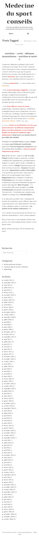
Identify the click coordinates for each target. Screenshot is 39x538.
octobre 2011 (8, 472)
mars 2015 (7, 396)
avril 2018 (7, 324)
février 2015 (8, 398)
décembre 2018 (9, 312)
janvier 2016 (8, 381)
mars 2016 (7, 376)
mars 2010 (7, 507)
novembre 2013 (9, 433)
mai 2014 (6, 418)
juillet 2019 (7, 302)
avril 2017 (7, 347)
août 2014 (7, 411)
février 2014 (8, 425)
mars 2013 (7, 453)
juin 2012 (7, 462)
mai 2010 (6, 502)
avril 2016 (7, 374)
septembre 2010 (9, 492)
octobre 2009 (8, 519)
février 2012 (8, 467)
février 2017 (8, 352)
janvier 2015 (8, 401)
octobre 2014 (8, 406)
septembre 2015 (9, 388)
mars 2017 (7, 349)
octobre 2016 (8, 361)
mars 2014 (7, 423)
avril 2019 (7, 305)
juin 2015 (7, 393)
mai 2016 (6, 371)
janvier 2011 (7, 482)
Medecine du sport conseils (19, 13)
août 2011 (7, 477)
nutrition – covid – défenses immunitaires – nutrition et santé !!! (19, 56)
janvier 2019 (8, 310)
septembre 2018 (9, 317)
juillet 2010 (7, 497)
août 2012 (7, 458)
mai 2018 (6, 322)
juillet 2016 (7, 366)
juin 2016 (7, 369)
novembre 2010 (9, 487)
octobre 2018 (8, 315)
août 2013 (7, 440)
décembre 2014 (9, 403)
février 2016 (8, 379)
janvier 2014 (8, 428)
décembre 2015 (9, 384)
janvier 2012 (8, 470)
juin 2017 (7, 344)
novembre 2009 (9, 517)
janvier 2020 (8, 300)
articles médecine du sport (12, 264)
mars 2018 (7, 327)
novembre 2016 (9, 359)
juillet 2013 (7, 443)
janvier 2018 (8, 329)
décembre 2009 (9, 514)
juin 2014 (7, 416)
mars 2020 (7, 297)
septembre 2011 (9, 475)
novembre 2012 (9, 455)
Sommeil (5, 86)
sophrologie (8, 269)
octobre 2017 (8, 334)
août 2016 (7, 364)
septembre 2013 (9, 438)
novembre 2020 (9, 295)
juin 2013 (7, 445)
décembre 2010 (9, 485)
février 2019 (8, 307)
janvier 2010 (8, 512)
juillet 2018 (7, 320)
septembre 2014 (9, 408)
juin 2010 (7, 499)
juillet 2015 (7, 391)
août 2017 (7, 339)
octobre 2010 (8, 489)
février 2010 (8, 509)
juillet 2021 (7, 287)
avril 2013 (7, 450)
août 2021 (7, 285)
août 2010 (7, 494)
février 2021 (8, 292)
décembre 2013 (9, 430)
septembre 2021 (9, 283)
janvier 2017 (8, 354)
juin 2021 (7, 290)
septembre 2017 (9, 337)
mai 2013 (6, 448)
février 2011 (7, 480)
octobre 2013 (8, 435)
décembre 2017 (9, 332)
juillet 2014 (7, 413)
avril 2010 (7, 504)
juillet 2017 (7, 342)
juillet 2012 (7, 460)
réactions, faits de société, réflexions (16, 267)
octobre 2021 (8, 280)
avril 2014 (7, 421)
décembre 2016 (9, 356)
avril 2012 (7, 465)
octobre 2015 (8, 386)
